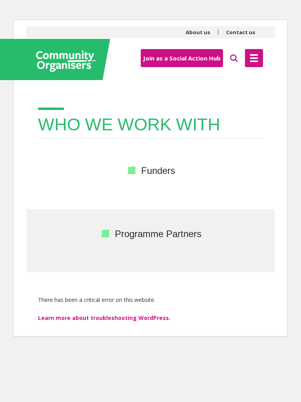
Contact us (240, 32)
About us (198, 32)
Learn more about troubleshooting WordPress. (104, 318)
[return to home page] (69, 59)
